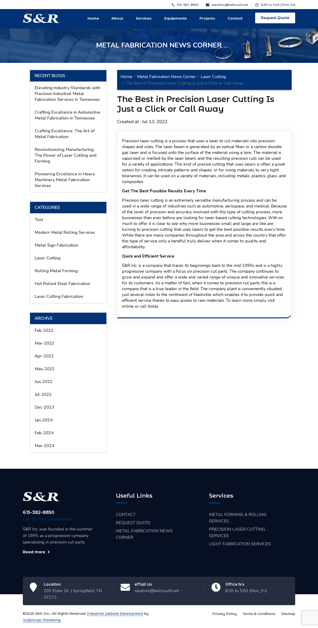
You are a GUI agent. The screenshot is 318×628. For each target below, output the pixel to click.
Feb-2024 (44, 433)
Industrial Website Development (115, 613)
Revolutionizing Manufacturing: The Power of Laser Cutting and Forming (65, 155)
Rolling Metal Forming (56, 271)
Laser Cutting (48, 258)
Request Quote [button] (275, 18)
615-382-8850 (38, 512)
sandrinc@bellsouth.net (157, 591)
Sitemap (288, 614)
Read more (34, 552)
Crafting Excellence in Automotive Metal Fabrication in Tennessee (67, 115)
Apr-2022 (44, 356)
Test (39, 219)
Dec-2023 (44, 407)
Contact (235, 18)
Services (144, 18)
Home (93, 18)
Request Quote (133, 523)
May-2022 (45, 369)
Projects (207, 18)
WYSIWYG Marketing (42, 620)
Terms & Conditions (259, 614)
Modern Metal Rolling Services (65, 232)
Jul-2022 (43, 394)
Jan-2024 (44, 420)
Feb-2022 (44, 330)
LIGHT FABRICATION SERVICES (240, 544)
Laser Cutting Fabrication (59, 296)
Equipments (175, 18)
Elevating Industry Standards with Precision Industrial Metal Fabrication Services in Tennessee (67, 93)
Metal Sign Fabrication (56, 245)
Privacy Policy (224, 614)
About (117, 18)
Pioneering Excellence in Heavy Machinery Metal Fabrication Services (65, 179)
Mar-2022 (44, 343)
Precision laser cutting (143, 141)
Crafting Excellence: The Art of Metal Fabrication (65, 133)
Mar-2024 (44, 445)
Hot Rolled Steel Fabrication (62, 283)
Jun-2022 (44, 381)
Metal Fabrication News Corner (166, 76)
